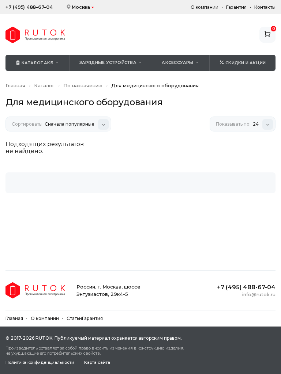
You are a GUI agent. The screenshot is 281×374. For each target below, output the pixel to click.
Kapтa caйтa (97, 362)
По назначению (82, 85)
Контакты (265, 7)
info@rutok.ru (259, 294)
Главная (15, 85)
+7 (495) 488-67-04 (29, 7)
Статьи (74, 318)
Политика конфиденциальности (39, 362)
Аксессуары (177, 62)
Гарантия (236, 7)
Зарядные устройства (107, 62)
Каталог (44, 85)
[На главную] (35, 35)
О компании (204, 7)
